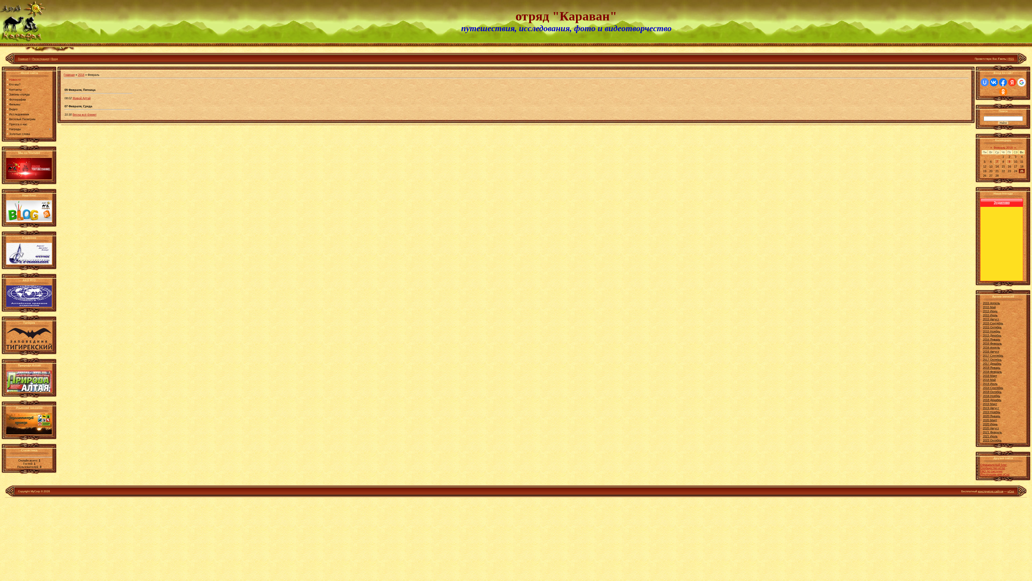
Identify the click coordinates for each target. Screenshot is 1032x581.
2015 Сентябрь (993, 323)
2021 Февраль (992, 432)
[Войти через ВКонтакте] (994, 82)
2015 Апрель (991, 303)
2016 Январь (991, 339)
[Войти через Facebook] (1003, 82)
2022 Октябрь (992, 440)
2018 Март (990, 375)
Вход (54, 58)
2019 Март (990, 404)
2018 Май (989, 379)
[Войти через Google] (1021, 82)
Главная (23, 58)
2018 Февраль (992, 371)
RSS (1011, 58)
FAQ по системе (991, 471)
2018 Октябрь (992, 392)
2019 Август (991, 408)
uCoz (1011, 491)
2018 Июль (990, 383)
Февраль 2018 (1003, 147)
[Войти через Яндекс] (1012, 82)
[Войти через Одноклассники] (1003, 92)
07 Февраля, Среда (78, 106)
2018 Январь (991, 367)
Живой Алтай (82, 98)
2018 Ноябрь (991, 396)
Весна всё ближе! (84, 114)
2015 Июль (990, 315)
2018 (81, 74)
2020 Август (991, 428)
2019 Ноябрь (991, 412)
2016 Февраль (992, 343)
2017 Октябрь (992, 359)
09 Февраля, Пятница (79, 89)
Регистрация (40, 58)
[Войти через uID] (985, 82)
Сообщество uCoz (992, 468)
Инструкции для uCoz (995, 474)
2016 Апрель (991, 347)
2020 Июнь (990, 424)
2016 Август (991, 351)
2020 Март (990, 420)
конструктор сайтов (990, 491)
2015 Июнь (990, 311)
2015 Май (989, 307)
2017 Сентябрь (993, 355)
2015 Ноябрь (991, 331)
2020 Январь (991, 416)
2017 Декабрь (992, 363)
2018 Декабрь (992, 400)
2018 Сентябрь (993, 387)
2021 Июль (990, 436)
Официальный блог (993, 464)
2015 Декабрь (992, 335)
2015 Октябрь (992, 327)
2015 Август (991, 319)
